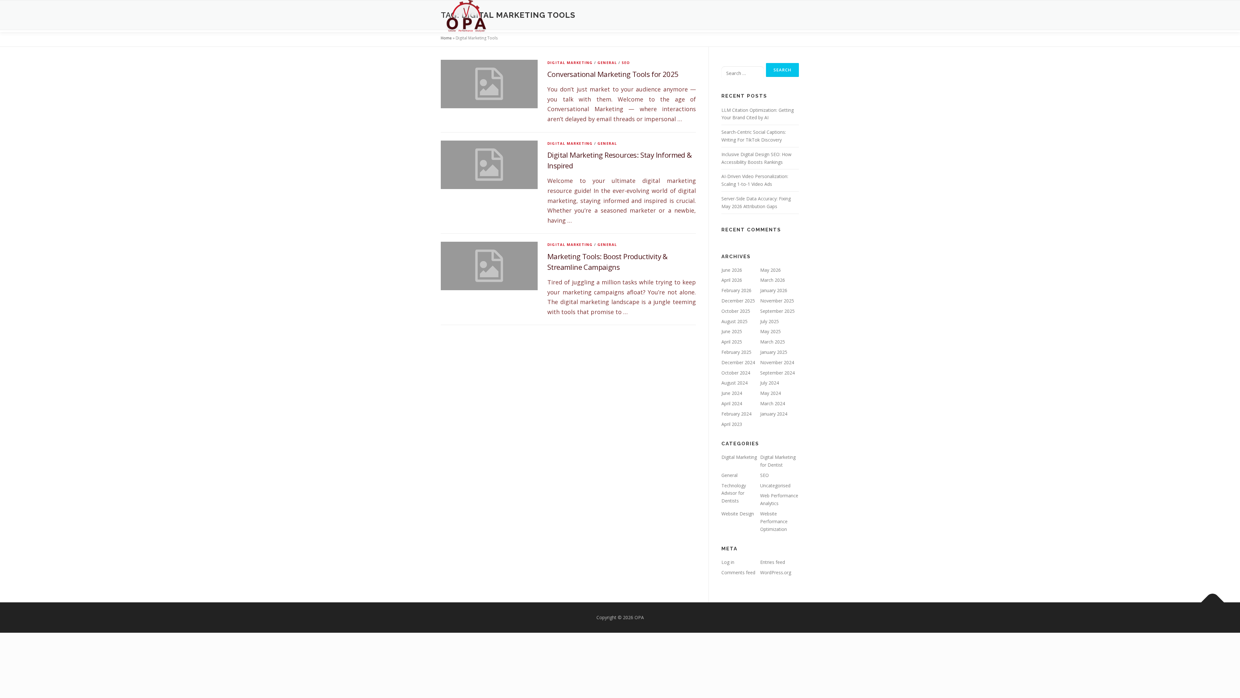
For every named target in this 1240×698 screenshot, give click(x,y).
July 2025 (769, 321)
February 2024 (736, 414)
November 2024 (777, 362)
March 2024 (772, 403)
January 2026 (773, 290)
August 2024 (734, 383)
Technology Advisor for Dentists (733, 493)
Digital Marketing (570, 62)
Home (446, 38)
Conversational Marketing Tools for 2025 (613, 74)
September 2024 (777, 373)
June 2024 (731, 393)
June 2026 (731, 270)
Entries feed (772, 562)
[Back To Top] (1212, 602)
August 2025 (734, 321)
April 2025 (731, 342)
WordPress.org (775, 572)
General (607, 62)
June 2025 (731, 331)
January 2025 (773, 352)
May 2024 (770, 393)
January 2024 (773, 414)
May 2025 (770, 331)
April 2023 (731, 424)
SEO (626, 62)
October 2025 (735, 311)
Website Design (737, 514)
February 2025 (736, 352)
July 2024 (769, 383)
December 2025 (738, 301)
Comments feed (738, 572)
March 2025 (772, 342)
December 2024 (738, 362)
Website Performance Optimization (774, 521)
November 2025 (777, 301)
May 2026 (770, 270)
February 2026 (736, 290)
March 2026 (772, 280)
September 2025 (777, 311)
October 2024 (735, 373)
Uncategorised (775, 485)
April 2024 (731, 403)
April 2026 (731, 280)
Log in (727, 562)
